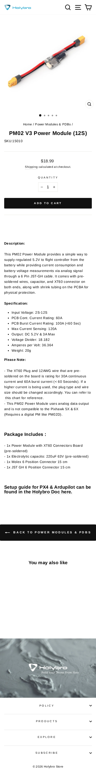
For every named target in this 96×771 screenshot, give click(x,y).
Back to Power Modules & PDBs (51, 532)
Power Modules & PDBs (53, 124)
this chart (12, 398)
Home (27, 124)
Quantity (48, 177)
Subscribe (46, 752)
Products (47, 721)
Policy (46, 705)
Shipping (31, 166)
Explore (47, 736)
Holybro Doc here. (52, 492)
